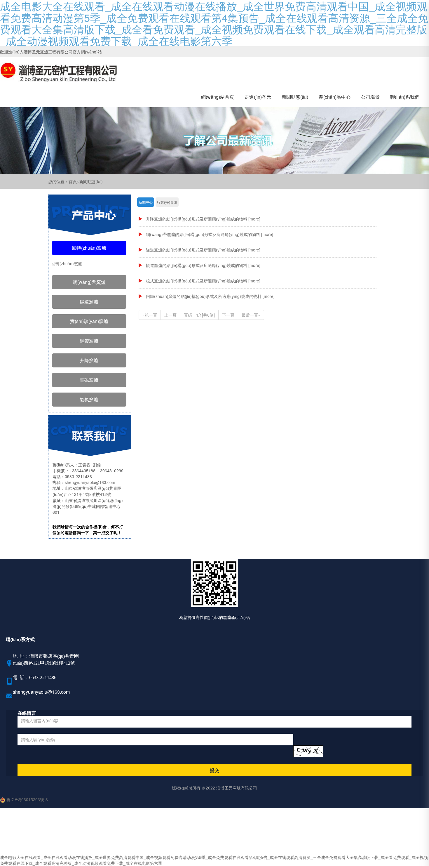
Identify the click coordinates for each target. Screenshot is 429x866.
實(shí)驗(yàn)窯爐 (89, 321)
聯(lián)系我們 (404, 96)
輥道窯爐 (89, 301)
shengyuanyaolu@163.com (90, 482)
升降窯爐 (89, 360)
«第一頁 (149, 315)
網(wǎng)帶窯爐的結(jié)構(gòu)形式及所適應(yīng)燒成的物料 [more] (209, 234)
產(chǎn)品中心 (334, 96)
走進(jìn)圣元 (258, 96)
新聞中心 (146, 201)
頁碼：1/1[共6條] (199, 315)
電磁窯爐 (89, 379)
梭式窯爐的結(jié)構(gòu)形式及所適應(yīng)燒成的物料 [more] (203, 281)
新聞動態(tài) (295, 96)
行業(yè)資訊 (167, 201)
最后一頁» (251, 315)
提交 (214, 770)
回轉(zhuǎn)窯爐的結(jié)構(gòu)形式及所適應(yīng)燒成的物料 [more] (210, 296)
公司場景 (370, 96)
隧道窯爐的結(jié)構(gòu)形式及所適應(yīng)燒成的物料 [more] (203, 250)
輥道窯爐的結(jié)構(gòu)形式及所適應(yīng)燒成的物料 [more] (203, 265)
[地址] (9, 664)
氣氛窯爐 (89, 399)
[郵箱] (9, 697)
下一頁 (228, 315)
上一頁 (170, 315)
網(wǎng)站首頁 (217, 96)
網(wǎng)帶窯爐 (89, 282)
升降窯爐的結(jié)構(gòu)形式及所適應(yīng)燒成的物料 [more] (203, 219)
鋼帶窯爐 (89, 340)
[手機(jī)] (9, 682)
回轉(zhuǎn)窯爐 (89, 247)
